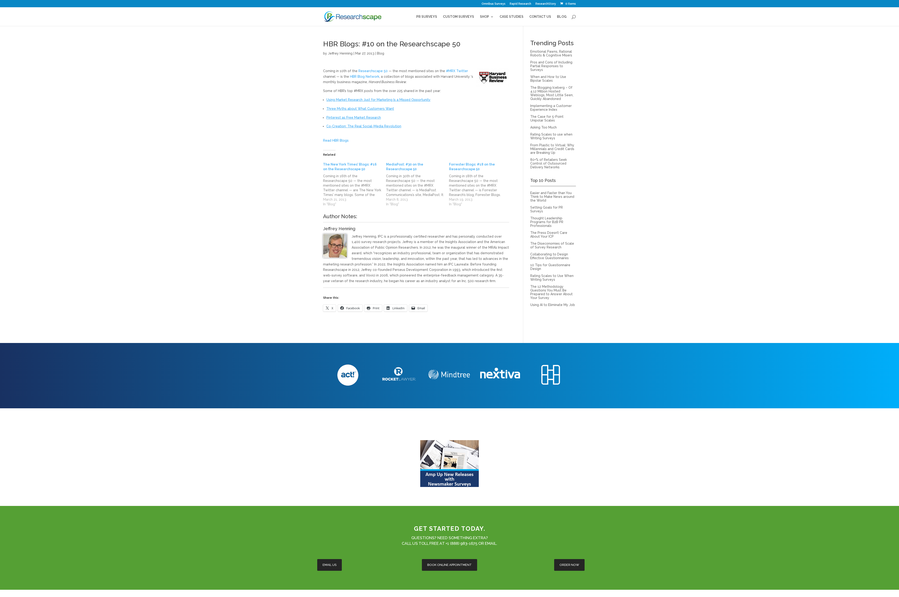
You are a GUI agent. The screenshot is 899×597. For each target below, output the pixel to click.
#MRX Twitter (457, 71)
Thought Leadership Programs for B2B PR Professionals (546, 222)
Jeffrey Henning (340, 53)
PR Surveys (426, 16)
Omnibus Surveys (493, 3)
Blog (562, 16)
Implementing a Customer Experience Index (551, 107)
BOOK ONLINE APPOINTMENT (449, 565)
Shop (484, 16)
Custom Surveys (458, 16)
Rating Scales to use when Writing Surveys (551, 136)
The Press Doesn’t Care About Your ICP (548, 234)
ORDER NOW (569, 565)
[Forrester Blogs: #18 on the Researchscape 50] (480, 184)
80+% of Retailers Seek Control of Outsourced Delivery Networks (548, 163)
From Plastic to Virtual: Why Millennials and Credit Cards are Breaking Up (552, 149)
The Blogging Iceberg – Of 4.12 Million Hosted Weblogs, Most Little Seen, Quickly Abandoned (551, 93)
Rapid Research (520, 3)
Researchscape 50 (373, 71)
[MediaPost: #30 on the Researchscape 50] (417, 184)
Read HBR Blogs (336, 140)
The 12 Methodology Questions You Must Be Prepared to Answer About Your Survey (551, 292)
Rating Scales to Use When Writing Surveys (552, 277)
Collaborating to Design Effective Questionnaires (549, 256)
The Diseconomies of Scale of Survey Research (552, 245)
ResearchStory (545, 3)
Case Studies (511, 16)
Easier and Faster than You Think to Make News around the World (552, 196)
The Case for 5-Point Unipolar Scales (547, 118)
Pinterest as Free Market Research (353, 117)
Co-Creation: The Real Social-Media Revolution (363, 126)
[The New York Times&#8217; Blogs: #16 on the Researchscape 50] (354, 184)
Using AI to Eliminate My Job (552, 305)
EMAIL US (329, 565)
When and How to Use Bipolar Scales (548, 78)
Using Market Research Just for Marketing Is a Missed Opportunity (378, 100)
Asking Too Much (543, 127)
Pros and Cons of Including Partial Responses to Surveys (551, 66)
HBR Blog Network (364, 76)
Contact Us (540, 16)
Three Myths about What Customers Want (360, 109)
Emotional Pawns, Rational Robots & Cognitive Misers (551, 53)
